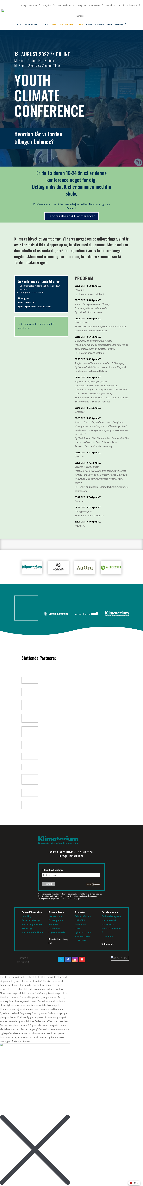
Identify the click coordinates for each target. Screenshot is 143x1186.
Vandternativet (82, 936)
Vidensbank (132, 5)
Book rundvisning (31, 920)
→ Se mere (80, 940)
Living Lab (81, 5)
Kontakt (80, 16)
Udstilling (26, 916)
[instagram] (75, 959)
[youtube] (82, 959)
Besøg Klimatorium (28, 5)
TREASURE (81, 924)
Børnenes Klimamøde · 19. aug (99, 24)
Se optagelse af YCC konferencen (71, 216)
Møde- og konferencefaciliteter (32, 932)
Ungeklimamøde (56, 932)
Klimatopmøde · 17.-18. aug (36, 24)
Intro (19, 24)
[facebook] (68, 959)
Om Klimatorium (113, 5)
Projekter (47, 5)
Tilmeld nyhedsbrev (52, 870)
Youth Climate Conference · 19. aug (67, 24)
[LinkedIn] (61, 959)
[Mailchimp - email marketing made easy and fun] (93, 885)
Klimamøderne (64, 5)
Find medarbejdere (111, 916)
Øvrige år (119, 24)
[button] (134, 1183)
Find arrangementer (32, 924)
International (94, 5)
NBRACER (80, 920)
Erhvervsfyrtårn (83, 916)
